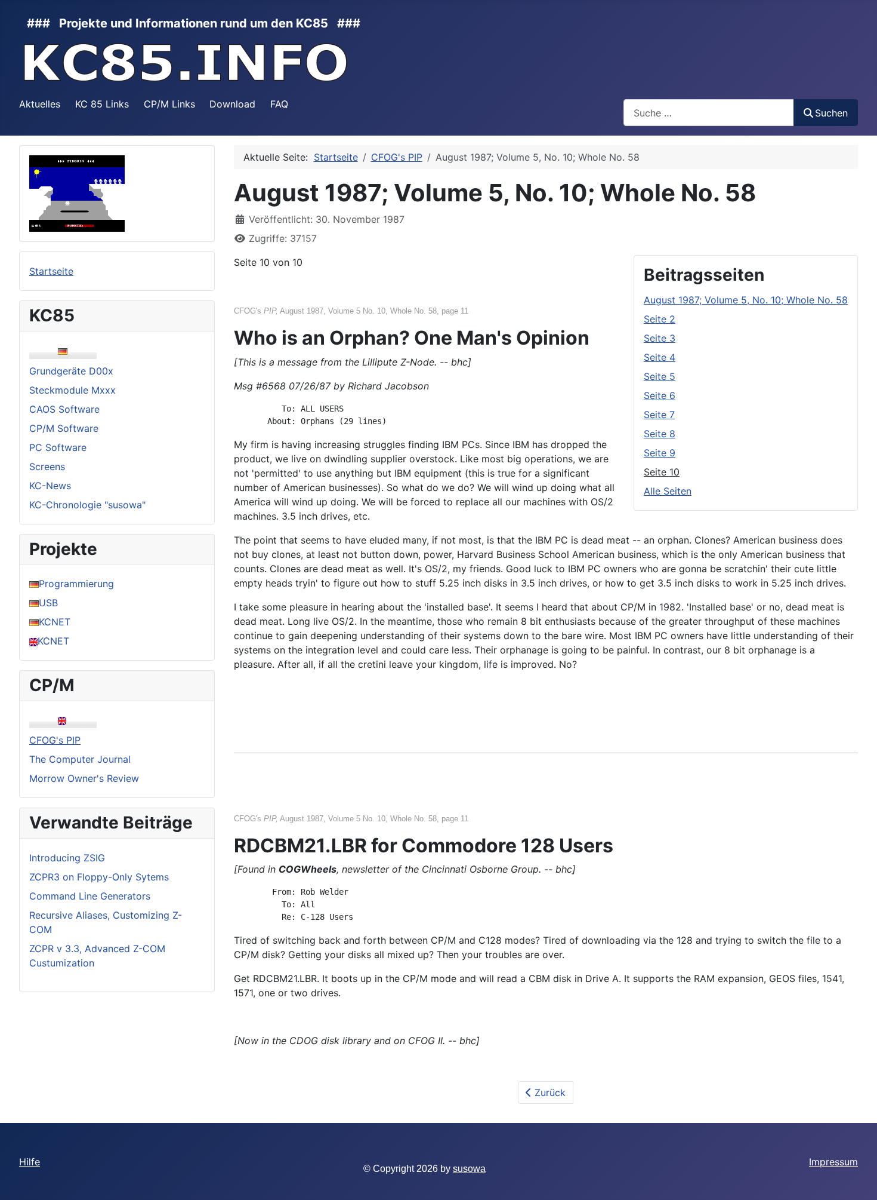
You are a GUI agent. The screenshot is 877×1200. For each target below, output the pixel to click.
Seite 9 (659, 453)
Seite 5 (659, 376)
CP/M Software (63, 428)
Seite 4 (659, 357)
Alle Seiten (667, 491)
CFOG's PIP (55, 740)
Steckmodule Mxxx (72, 390)
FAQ (279, 104)
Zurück (549, 1092)
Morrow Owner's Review (84, 778)
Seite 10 (662, 472)
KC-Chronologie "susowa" (87, 505)
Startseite (51, 271)
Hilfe (29, 1162)
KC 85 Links (102, 104)
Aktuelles (39, 104)
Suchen (831, 113)
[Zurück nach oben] (856, 1177)
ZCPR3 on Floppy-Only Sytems (99, 877)
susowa (469, 1169)
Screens (47, 466)
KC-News (50, 486)
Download (232, 104)
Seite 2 (659, 319)
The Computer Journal (80, 759)
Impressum (833, 1162)
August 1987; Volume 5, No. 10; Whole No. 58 (746, 300)
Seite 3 (659, 338)
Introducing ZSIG (67, 858)
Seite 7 (659, 415)
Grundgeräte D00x (71, 371)
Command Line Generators (89, 896)
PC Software (58, 447)
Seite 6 (659, 395)
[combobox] (708, 112)
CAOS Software (64, 409)
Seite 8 (659, 434)
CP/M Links (169, 104)
